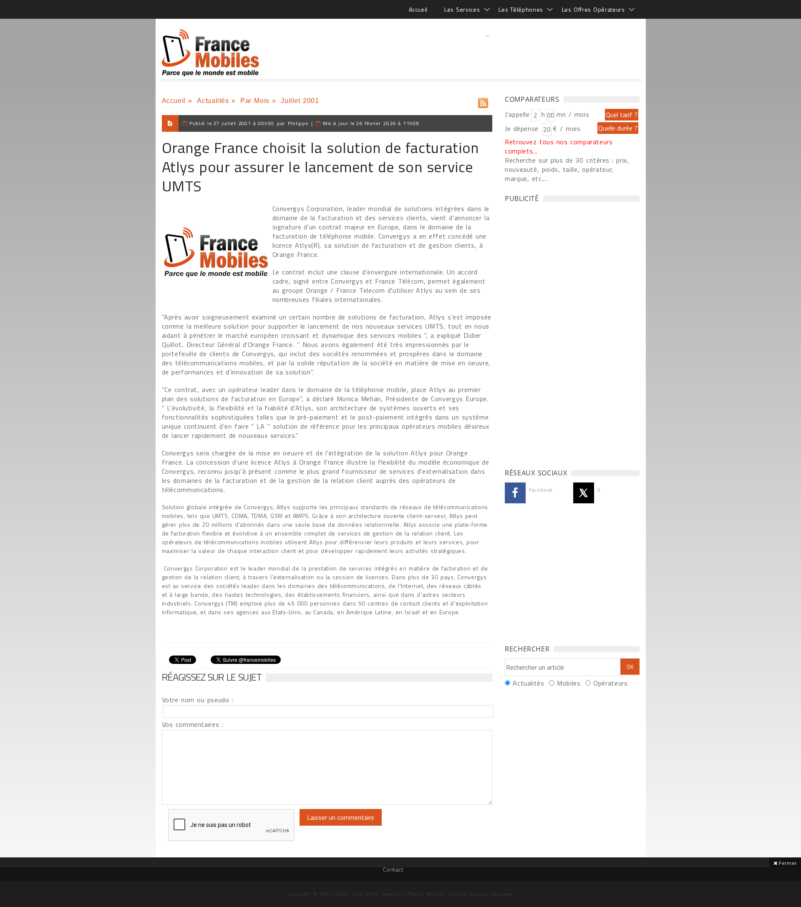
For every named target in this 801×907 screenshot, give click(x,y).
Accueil (418, 9)
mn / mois (573, 114)
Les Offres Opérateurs (593, 9)
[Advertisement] (488, 52)
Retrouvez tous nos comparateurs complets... (559, 146)
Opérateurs (610, 683)
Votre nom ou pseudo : (198, 699)
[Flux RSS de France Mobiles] (483, 101)
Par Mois (255, 100)
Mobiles (568, 683)
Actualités (213, 100)
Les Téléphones (521, 9)
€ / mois (566, 128)
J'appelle (517, 114)
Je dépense (523, 128)
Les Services (462, 9)
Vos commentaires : (193, 724)
